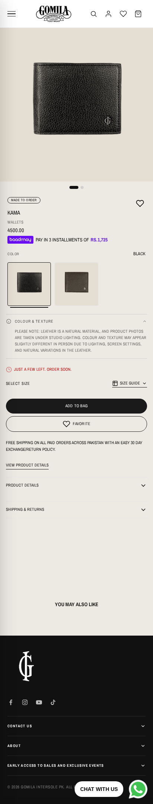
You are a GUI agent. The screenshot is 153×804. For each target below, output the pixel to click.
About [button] (14, 745)
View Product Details (27, 465)
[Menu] (14, 13)
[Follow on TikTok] (53, 702)
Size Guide (130, 383)
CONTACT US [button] (19, 726)
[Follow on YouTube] (39, 702)
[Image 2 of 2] (82, 187)
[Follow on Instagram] (25, 702)
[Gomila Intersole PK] (26, 666)
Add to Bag (76, 405)
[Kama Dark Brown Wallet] (76, 284)
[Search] (93, 13)
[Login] (108, 13)
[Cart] (138, 13)
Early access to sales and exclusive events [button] (55, 765)
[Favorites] (123, 13)
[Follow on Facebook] (10, 702)
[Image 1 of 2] (73, 187)
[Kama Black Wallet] (29, 284)
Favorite (82, 423)
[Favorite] (140, 204)
